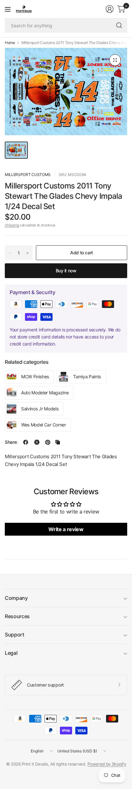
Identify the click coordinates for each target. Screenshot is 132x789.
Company (16, 598)
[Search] (119, 25)
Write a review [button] (66, 529)
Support (14, 634)
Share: (11, 442)
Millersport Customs (28, 174)
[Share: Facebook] (25, 442)
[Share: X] (37, 442)
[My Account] (109, 9)
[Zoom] (115, 60)
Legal (11, 653)
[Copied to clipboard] (58, 442)
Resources (17, 616)
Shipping (12, 225)
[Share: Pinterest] (48, 442)
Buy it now (66, 270)
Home (10, 43)
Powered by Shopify (106, 764)
